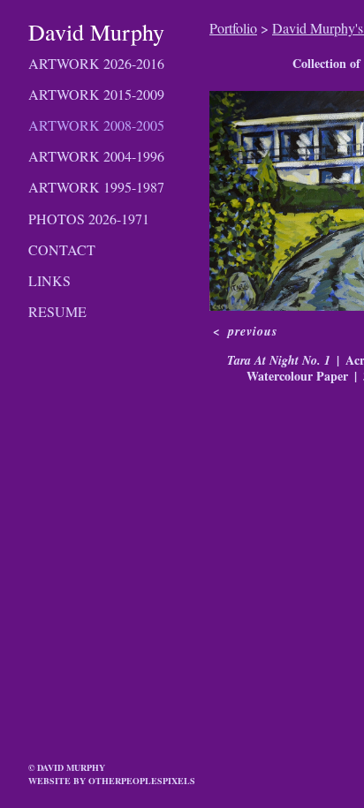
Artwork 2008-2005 (96, 125)
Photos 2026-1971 (88, 218)
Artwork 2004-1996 (96, 156)
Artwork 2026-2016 (96, 63)
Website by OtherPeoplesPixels (111, 780)
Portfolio (233, 28)
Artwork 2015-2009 (96, 94)
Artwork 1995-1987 (96, 186)
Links (49, 280)
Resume (57, 311)
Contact (61, 249)
